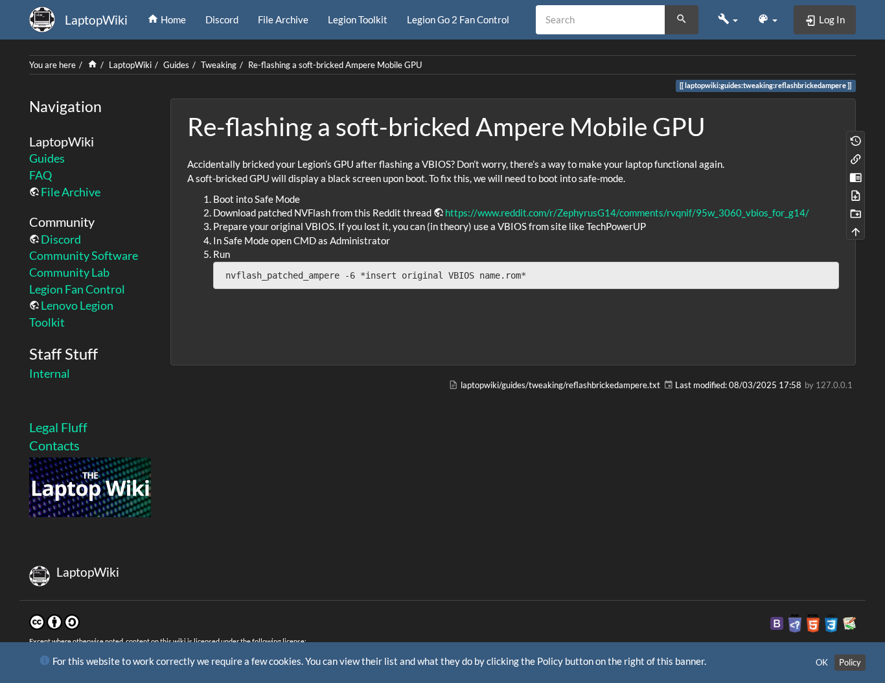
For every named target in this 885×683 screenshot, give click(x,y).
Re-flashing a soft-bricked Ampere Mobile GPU (335, 65)
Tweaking (218, 65)
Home (172, 19)
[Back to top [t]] (856, 230)
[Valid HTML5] (813, 622)
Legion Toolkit (357, 19)
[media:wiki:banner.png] (90, 485)
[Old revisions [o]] (856, 140)
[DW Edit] (856, 176)
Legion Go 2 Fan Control (458, 19)
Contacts (54, 445)
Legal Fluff (58, 427)
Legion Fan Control (77, 289)
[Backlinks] (856, 158)
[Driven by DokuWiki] (849, 622)
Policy (850, 662)
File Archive (283, 19)
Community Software (83, 255)
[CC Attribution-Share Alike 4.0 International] (54, 621)
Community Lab (69, 272)
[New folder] (856, 212)
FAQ (40, 175)
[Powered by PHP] (794, 622)
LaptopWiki (130, 65)
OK (822, 662)
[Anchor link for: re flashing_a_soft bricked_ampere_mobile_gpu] (717, 124)
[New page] (856, 194)
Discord (221, 19)
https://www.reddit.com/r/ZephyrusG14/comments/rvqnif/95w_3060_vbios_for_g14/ (627, 212)
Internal (49, 373)
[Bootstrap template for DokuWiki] (776, 622)
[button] (728, 19)
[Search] (681, 20)
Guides (176, 65)
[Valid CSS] (831, 622)
